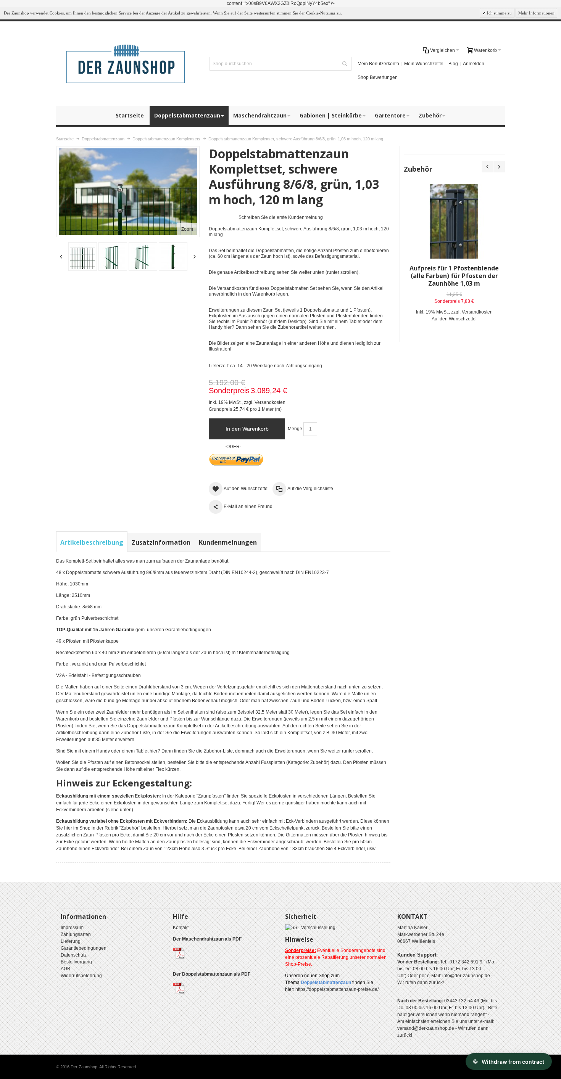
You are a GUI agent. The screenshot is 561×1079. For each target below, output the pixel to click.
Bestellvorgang (76, 962)
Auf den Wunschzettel (454, 319)
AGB (65, 968)
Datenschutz (74, 955)
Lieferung (71, 941)
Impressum (72, 927)
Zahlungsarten (76, 934)
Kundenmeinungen (228, 542)
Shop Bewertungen (378, 77)
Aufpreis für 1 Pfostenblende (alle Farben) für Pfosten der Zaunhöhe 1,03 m (454, 276)
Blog (453, 63)
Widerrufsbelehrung (81, 975)
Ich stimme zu (499, 13)
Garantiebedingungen (188, 629)
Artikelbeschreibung (91, 542)
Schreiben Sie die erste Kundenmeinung (281, 217)
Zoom (187, 229)
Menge (295, 428)
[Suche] (344, 63)
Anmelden (473, 63)
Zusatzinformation (161, 542)
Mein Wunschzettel (423, 63)
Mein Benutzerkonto (378, 63)
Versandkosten (270, 402)
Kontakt (181, 927)
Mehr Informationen (536, 13)
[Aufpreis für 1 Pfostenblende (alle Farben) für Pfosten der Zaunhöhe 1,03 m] (454, 221)
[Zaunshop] (126, 63)
